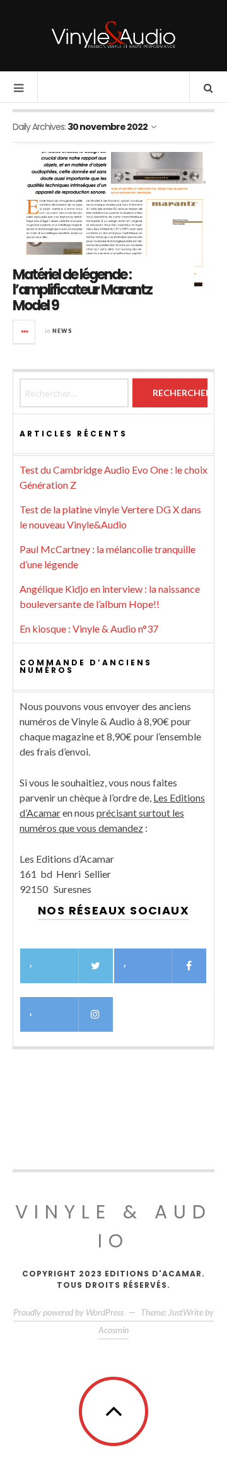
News (62, 330)
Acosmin (113, 1329)
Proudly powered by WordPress (68, 1312)
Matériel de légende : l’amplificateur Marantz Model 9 (82, 290)
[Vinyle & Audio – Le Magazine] (113, 34)
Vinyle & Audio (113, 1226)
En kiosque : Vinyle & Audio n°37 (89, 628)
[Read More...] (24, 331)
